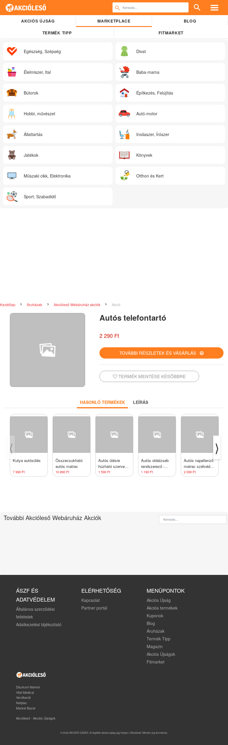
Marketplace (113, 21)
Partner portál (94, 608)
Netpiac (21, 702)
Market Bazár (26, 708)
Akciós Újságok (161, 654)
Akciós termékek (162, 608)
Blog (190, 21)
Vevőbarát (23, 697)
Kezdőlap (8, 304)
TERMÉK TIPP (57, 33)
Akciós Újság (159, 600)
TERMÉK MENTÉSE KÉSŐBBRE (151, 376)
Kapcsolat (90, 600)
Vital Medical (25, 692)
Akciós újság (38, 21)
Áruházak (35, 304)
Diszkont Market (28, 687)
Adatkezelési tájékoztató (38, 624)
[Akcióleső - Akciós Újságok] (26, 7)
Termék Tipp (158, 639)
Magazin (155, 646)
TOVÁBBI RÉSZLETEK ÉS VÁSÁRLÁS (159, 353)
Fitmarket (171, 33)
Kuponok (155, 615)
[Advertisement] (114, 255)
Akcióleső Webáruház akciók (77, 304)
